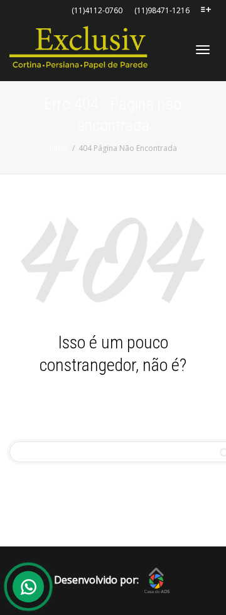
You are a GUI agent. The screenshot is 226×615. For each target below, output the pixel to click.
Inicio (59, 148)
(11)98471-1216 (162, 10)
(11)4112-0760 (97, 10)
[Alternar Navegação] (203, 49)
